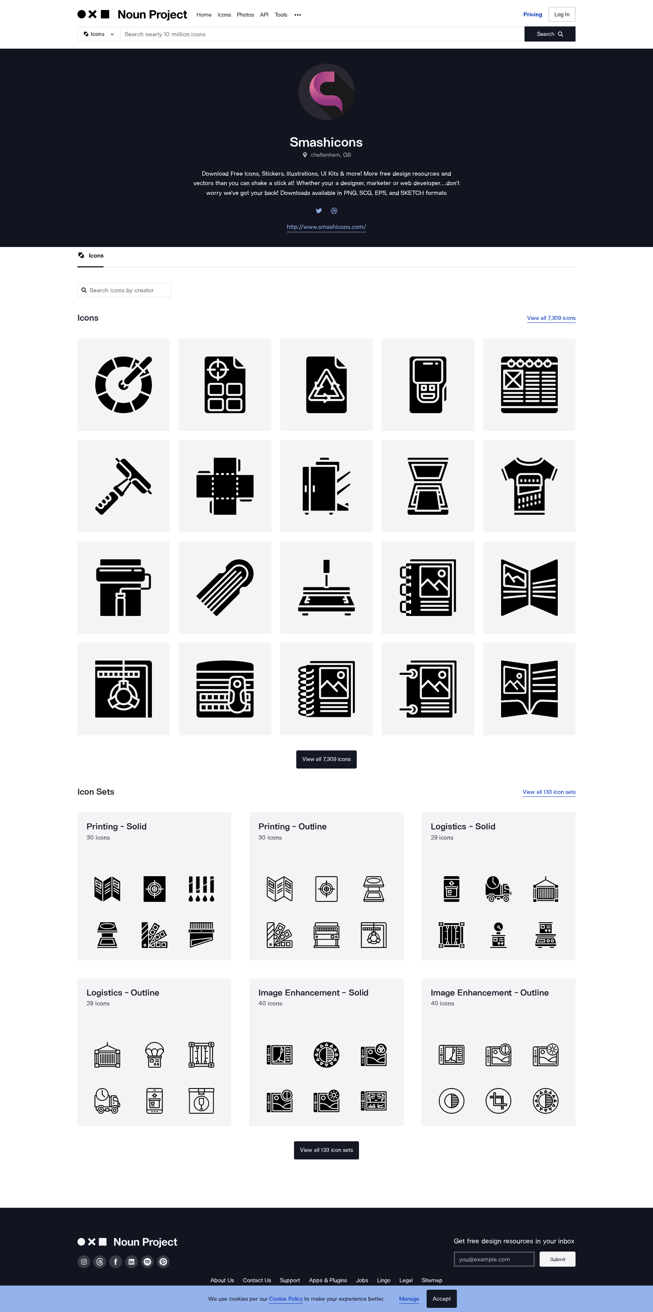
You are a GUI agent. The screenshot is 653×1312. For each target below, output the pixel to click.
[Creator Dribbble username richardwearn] (334, 213)
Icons (224, 14)
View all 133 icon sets (549, 792)
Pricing (532, 14)
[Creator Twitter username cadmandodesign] (319, 213)
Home (204, 14)
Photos (245, 14)
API (264, 14)
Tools (281, 14)
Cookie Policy (286, 1298)
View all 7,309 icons (551, 318)
